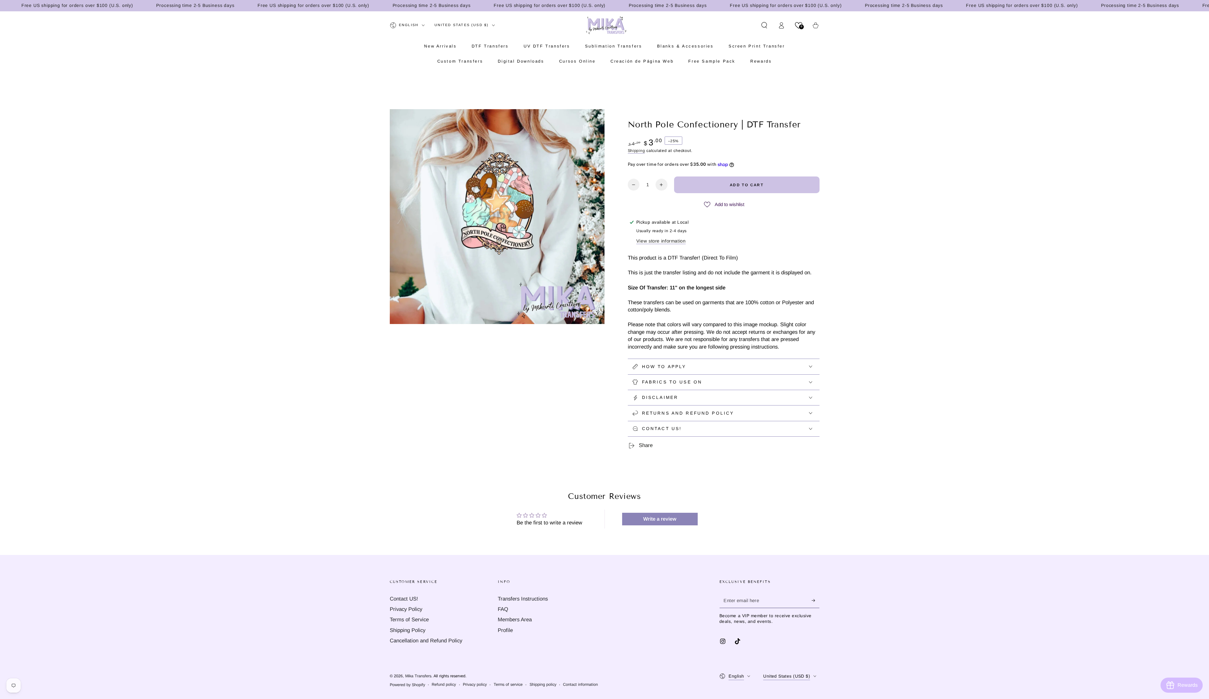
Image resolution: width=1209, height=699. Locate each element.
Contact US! (404, 599)
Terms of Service (409, 620)
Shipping (636, 150)
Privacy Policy (406, 609)
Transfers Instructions (523, 599)
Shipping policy (543, 684)
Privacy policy (475, 684)
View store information (661, 240)
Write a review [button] (659, 519)
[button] (764, 25)
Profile (505, 630)
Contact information (580, 684)
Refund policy (444, 684)
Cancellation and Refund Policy (426, 641)
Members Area (515, 620)
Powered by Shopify (407, 685)
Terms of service (508, 684)
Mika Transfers (418, 676)
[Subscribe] (815, 600)
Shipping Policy (407, 630)
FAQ (503, 609)
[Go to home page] (606, 25)
